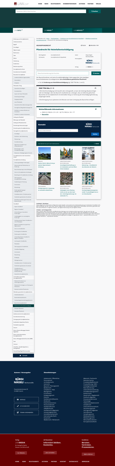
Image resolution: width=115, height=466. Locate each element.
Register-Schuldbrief (18, 209)
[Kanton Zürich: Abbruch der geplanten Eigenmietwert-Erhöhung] (47, 153)
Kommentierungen (69, 4)
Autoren (82, 4)
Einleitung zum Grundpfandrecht (21, 39)
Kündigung (16, 257)
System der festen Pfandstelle (20, 94)
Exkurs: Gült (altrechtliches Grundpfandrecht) (20, 335)
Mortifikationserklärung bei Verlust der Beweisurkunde (22, 200)
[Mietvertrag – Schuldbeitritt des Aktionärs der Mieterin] (91, 153)
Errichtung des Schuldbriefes (20, 231)
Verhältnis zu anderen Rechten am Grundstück (21, 111)
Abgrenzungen (17, 50)
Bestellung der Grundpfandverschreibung (23, 175)
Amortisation (17, 184)
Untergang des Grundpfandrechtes (21, 319)
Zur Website (21, 453)
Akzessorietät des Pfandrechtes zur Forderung (22, 166)
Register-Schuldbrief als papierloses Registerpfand (22, 225)
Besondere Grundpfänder (19, 74)
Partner (90, 4)
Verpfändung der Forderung (20, 182)
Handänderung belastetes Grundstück (22, 197)
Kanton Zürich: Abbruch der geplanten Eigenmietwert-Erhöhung (46, 165)
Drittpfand (16, 83)
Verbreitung (16, 61)
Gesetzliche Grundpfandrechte (21, 274)
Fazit (15, 341)
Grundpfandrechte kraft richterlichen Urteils (22, 156)
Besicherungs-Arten (18, 66)
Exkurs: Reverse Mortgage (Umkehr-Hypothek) (22, 331)
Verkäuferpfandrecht (19, 294)
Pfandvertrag (17, 139)
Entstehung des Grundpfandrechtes (22, 128)
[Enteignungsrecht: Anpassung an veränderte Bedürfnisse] (47, 178)
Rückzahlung (17, 187)
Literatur (16, 344)
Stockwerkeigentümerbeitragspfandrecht (23, 300)
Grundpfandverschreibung (20, 160)
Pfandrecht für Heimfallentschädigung (22, 305)
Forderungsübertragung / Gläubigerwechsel (20, 190)
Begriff (15, 44)
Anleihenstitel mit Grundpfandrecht (22, 314)
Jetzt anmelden (50, 453)
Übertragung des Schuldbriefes (21, 246)
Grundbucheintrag (18, 142)
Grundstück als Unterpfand (20, 72)
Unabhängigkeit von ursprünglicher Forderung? (22, 217)
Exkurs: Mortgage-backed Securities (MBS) (23, 338)
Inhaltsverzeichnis (18, 41)
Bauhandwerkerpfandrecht (20, 297)
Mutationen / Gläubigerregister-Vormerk (23, 153)
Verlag (98, 4)
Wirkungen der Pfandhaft (19, 120)
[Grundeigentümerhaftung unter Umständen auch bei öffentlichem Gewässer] (69, 153)
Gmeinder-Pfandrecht (19, 311)
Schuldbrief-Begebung (19, 249)
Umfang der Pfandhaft (19, 117)
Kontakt (24, 355)
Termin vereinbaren (26, 412)
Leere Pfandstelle (18, 102)
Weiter (95, 134)
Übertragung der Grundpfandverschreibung (20, 178)
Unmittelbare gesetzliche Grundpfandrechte (19, 277)
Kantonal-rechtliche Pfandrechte (21, 289)
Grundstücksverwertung (19, 316)
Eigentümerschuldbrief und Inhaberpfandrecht (20, 145)
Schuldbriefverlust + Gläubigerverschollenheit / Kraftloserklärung (20, 270)
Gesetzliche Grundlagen (19, 88)
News (46, 4)
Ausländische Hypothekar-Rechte (21, 322)
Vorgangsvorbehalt (18, 99)
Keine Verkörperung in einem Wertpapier (23, 169)
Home (40, 4)
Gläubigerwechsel (18, 260)
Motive (15, 58)
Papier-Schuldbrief (18, 206)
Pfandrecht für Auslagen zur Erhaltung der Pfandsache (23, 285)
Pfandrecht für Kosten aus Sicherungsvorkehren (20, 281)
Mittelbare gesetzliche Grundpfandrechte (23, 292)
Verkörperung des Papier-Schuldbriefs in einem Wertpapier (23, 221)
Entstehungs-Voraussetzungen (21, 125)
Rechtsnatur (16, 52)
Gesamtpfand (17, 80)
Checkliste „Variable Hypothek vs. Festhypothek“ (21, 347)
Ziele (15, 55)
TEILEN (84, 45)
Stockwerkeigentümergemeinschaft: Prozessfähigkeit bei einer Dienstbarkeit (90, 192)
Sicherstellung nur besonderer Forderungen (21, 212)
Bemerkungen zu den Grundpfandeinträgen (19, 149)
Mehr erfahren (88, 454)
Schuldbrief (16, 204)
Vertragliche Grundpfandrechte (21, 131)
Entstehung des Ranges (19, 96)
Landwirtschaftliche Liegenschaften (22, 77)
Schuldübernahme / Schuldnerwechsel (22, 194)
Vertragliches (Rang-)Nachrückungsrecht (23, 107)
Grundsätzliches (18, 91)
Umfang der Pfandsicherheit (20, 122)
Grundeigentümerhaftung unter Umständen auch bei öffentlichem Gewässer (68, 167)
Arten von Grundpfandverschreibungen (23, 172)
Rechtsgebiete (56, 4)
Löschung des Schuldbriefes (20, 241)
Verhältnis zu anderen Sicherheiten (22, 114)
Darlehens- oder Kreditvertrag (21, 136)
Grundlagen (16, 47)
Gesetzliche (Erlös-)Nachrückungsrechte (23, 105)
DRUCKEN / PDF (94, 45)
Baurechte (45, 114)
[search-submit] (95, 11)
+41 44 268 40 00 (24, 406)
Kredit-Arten (16, 63)
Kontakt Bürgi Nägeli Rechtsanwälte (22, 351)
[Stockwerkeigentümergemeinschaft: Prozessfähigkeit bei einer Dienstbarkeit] (91, 178)
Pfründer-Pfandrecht (18, 308)
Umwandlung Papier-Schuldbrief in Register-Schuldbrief (22, 237)
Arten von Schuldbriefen (19, 228)
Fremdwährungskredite (19, 325)
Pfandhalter (17, 243)
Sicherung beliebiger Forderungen (21, 162)
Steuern (15, 327)
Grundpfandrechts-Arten (19, 69)
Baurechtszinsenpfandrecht (20, 303)
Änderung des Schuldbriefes (20, 234)
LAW (96, 143)
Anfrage (22, 400)
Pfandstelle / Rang (18, 85)
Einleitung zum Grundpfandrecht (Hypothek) (72, 38)
